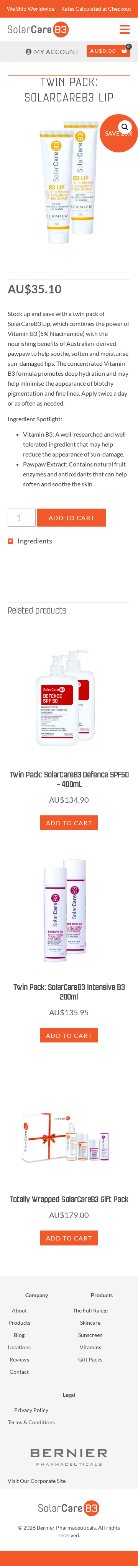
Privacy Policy (31, 1410)
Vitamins (90, 1347)
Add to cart (72, 517)
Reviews (19, 1359)
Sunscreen (90, 1335)
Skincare (90, 1322)
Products (19, 1322)
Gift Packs (90, 1359)
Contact (19, 1371)
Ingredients (35, 541)
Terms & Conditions (31, 1422)
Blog (19, 1335)
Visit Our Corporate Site (37, 1481)
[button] (125, 127)
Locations (19, 1347)
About (19, 1310)
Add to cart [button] (69, 822)
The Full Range (90, 1310)
